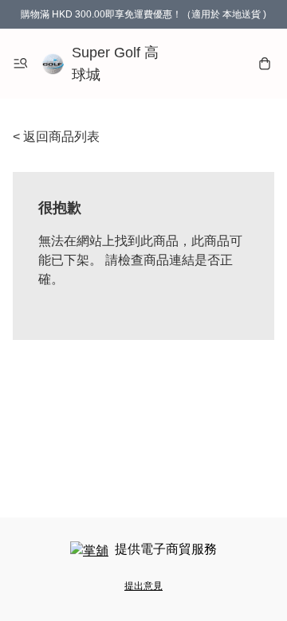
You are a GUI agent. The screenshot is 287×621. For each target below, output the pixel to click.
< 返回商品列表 (56, 136)
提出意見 (143, 586)
